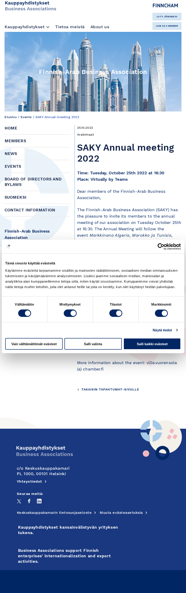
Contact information (30, 210)
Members (15, 140)
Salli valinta (93, 344)
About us (100, 26)
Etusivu (11, 117)
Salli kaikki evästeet (152, 344)
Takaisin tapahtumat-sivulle (110, 389)
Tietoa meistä (70, 26)
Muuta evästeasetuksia (121, 512)
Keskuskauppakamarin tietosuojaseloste (54, 512)
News (11, 153)
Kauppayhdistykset (25, 26)
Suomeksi (15, 197)
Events (26, 117)
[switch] (70, 313)
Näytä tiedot (162, 330)
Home (11, 128)
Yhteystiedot (29, 481)
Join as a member (167, 26)
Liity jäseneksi (167, 16)
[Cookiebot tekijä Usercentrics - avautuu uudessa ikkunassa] (161, 246)
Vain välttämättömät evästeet (34, 344)
